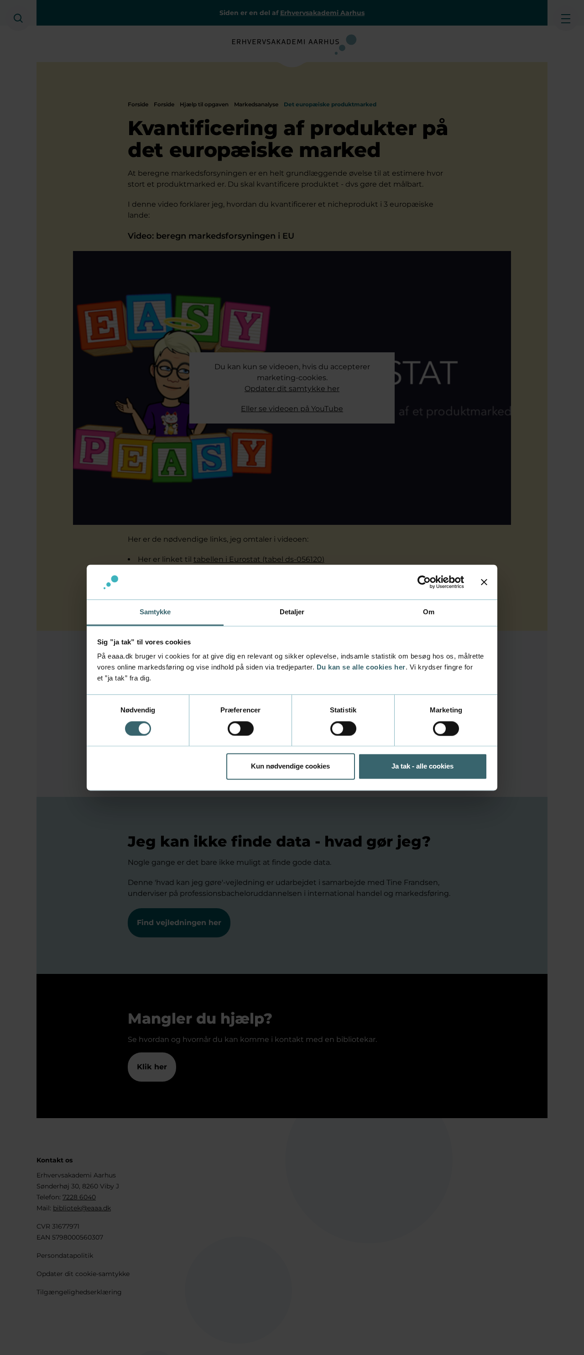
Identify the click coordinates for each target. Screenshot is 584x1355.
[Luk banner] (484, 582)
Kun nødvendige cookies (290, 766)
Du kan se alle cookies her (361, 667)
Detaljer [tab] (292, 612)
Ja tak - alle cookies (422, 766)
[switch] (241, 728)
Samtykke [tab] (155, 612)
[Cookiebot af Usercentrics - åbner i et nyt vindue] (424, 582)
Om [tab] (428, 612)
